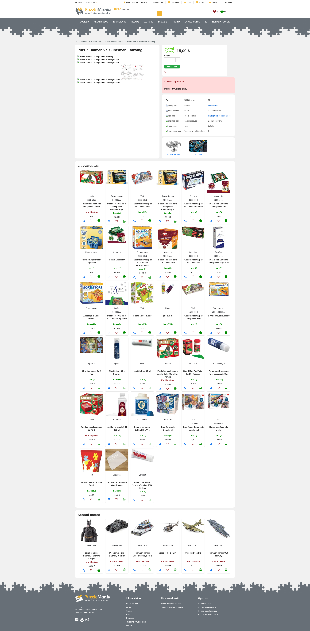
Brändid (162, 22)
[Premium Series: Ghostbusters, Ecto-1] (134, 570)
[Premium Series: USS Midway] (211, 570)
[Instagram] (87, 621)
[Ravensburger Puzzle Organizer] (84, 276)
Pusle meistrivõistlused (136, 622)
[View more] (91, 184)
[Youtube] (82, 621)
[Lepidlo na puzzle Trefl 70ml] (84, 499)
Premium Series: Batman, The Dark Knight (91, 556)
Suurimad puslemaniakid (172, 607)
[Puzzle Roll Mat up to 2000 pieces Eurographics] (134, 277)
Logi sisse (143, 2)
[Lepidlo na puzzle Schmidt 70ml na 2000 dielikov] (134, 500)
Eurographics (142, 252)
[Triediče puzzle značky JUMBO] (84, 444)
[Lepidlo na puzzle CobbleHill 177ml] (134, 444)
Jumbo (91, 196)
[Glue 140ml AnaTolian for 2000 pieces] (185, 388)
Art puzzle (218, 196)
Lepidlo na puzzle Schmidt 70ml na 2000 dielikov (142, 485)
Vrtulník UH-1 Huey (167, 553)
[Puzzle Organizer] (109, 276)
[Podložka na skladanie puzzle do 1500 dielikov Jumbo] (160, 389)
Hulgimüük (175, 2)
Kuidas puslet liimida (207, 607)
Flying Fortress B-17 (193, 553)
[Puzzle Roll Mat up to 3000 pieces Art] (211, 220)
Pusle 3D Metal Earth (114, 42)
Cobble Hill (142, 420)
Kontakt (214, 2)
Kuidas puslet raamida (207, 611)
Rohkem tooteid (221, 22)
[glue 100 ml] (160, 332)
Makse (201, 2)
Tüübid (176, 22)
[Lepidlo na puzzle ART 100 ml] (109, 444)
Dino (142, 364)
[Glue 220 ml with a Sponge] (109, 388)
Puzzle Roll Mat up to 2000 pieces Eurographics (142, 263)
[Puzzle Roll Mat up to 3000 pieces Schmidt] (185, 220)
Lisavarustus (192, 22)
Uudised (84, 22)
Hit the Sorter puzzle (142, 316)
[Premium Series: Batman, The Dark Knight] (84, 570)
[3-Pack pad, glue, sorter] (211, 332)
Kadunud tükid (204, 604)
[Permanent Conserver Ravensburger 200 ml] (211, 388)
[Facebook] (76, 621)
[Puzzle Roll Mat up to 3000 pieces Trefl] (134, 220)
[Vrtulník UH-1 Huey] (160, 570)
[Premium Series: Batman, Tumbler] (109, 570)
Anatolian (193, 252)
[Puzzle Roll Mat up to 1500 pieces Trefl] (185, 332)
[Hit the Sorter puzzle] (134, 332)
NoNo (167, 308)
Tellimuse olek (157, 2)
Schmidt (193, 196)
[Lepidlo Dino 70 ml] (134, 388)
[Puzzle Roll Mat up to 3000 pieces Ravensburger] (109, 221)
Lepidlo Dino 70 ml (142, 371)
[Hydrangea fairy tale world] (211, 444)
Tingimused (131, 618)
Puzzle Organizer (117, 260)
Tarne (189, 2)
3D (206, 22)
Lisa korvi (172, 67)
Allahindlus (101, 22)
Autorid (148, 22)
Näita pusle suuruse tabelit (219, 116)
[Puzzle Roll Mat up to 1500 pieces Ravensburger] (160, 221)
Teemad (135, 22)
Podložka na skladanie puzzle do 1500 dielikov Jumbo (167, 374)
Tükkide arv (119, 22)
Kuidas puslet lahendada (209, 615)
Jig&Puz (218, 252)
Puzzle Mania (81, 42)
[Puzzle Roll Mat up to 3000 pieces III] (185, 276)
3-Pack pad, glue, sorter (218, 316)
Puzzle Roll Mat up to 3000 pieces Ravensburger (116, 207)
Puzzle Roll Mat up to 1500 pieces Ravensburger (167, 207)
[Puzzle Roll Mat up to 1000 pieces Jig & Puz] (109, 332)
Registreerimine (132, 2)
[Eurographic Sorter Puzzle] (84, 332)
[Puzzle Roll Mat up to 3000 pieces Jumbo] (84, 220)
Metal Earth (96, 42)
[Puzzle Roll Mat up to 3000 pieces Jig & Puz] (211, 276)
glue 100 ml (168, 316)
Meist (128, 615)
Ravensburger (117, 196)
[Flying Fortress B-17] (185, 570)
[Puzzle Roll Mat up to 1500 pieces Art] (160, 276)
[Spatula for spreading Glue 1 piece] (109, 499)
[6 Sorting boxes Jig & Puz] (84, 388)
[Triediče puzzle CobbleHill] (160, 444)
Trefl (142, 196)
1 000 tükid (193, 423)
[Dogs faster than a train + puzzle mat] (185, 444)
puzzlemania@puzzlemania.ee (88, 610)
